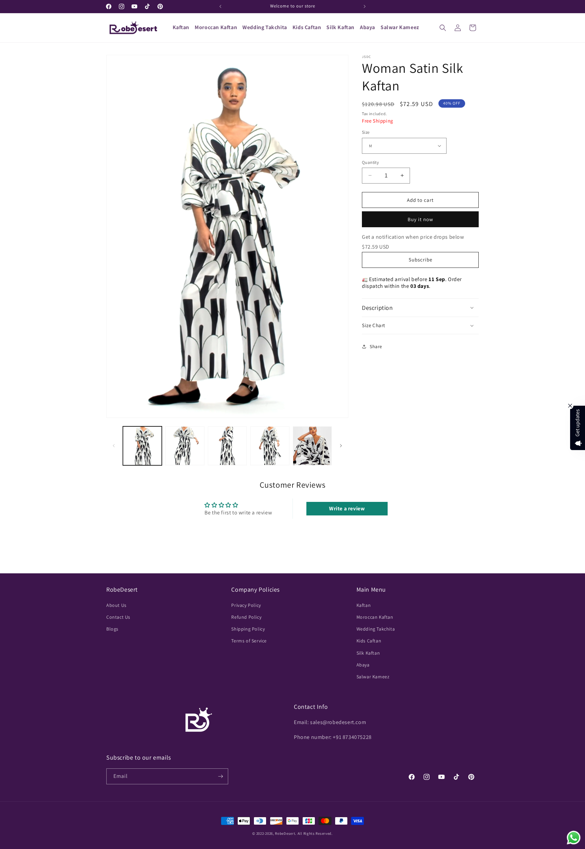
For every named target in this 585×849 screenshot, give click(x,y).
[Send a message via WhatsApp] (574, 838)
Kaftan (363, 605)
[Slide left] (113, 445)
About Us (116, 605)
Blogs (112, 628)
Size (366, 132)
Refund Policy (246, 617)
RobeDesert (285, 833)
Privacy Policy (246, 605)
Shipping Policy (248, 628)
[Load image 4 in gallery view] (269, 445)
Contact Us (118, 617)
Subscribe (420, 259)
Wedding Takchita (375, 628)
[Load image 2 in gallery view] (184, 445)
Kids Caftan (369, 640)
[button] (442, 27)
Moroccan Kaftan (374, 617)
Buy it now (420, 219)
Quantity (370, 162)
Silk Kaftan (368, 653)
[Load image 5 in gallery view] (312, 445)
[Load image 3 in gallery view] (227, 445)
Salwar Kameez (373, 676)
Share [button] (376, 346)
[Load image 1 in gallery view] (142, 445)
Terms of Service (249, 640)
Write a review (347, 508)
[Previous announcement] (220, 6)
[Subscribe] (220, 776)
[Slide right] (340, 445)
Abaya (363, 664)
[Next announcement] (364, 6)
